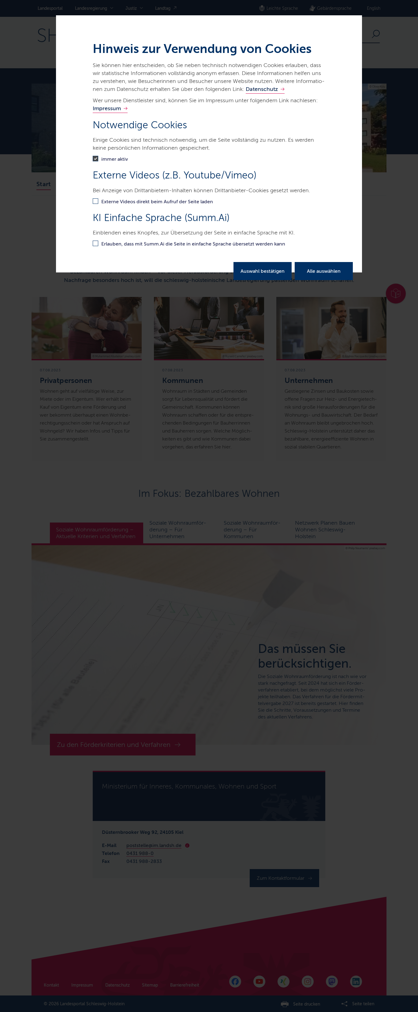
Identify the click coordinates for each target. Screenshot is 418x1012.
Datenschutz (262, 89)
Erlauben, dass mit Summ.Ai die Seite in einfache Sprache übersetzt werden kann (193, 244)
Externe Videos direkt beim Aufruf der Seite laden (157, 201)
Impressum (107, 108)
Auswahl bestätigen (263, 271)
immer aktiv (114, 159)
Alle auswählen (324, 271)
